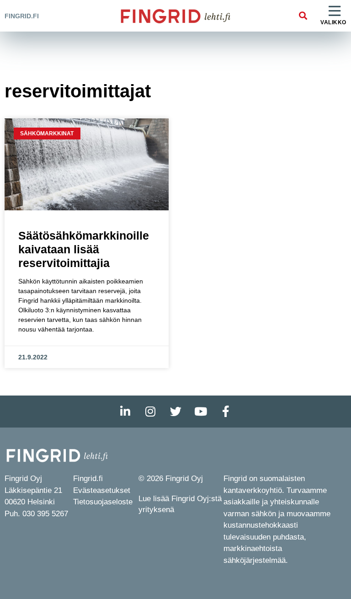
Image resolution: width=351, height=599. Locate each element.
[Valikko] (334, 11)
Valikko (333, 22)
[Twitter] (175, 411)
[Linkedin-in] (125, 411)
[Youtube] (200, 411)
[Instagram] (150, 411)
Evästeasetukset (101, 490)
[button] (302, 15)
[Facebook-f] (225, 411)
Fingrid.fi (22, 16)
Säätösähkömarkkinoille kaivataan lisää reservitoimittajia (83, 249)
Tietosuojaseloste (103, 501)
